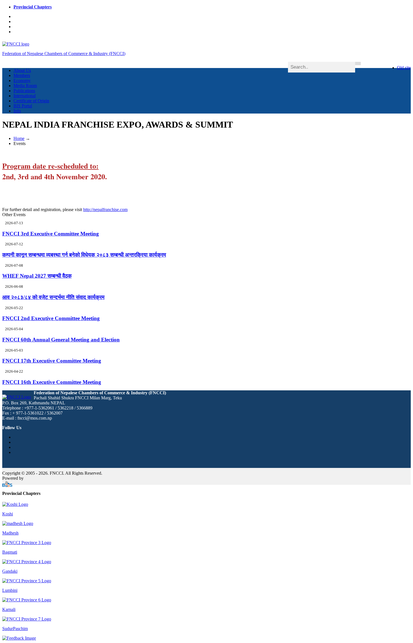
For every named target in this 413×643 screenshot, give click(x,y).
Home (18, 138)
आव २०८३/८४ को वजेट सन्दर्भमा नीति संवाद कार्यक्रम (53, 297)
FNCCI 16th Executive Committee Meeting (51, 382)
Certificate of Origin (31, 100)
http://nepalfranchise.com (105, 209)
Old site (404, 67)
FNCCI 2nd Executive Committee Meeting (51, 318)
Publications (24, 90)
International (24, 95)
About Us (22, 70)
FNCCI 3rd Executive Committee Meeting (50, 234)
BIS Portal (22, 105)
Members (21, 75)
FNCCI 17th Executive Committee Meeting (51, 361)
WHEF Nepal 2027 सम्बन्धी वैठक (37, 276)
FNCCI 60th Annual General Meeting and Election (61, 340)
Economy (22, 80)
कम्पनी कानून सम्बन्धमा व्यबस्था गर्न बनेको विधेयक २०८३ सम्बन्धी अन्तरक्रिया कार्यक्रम (84, 255)
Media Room (25, 85)
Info (17, 110)
